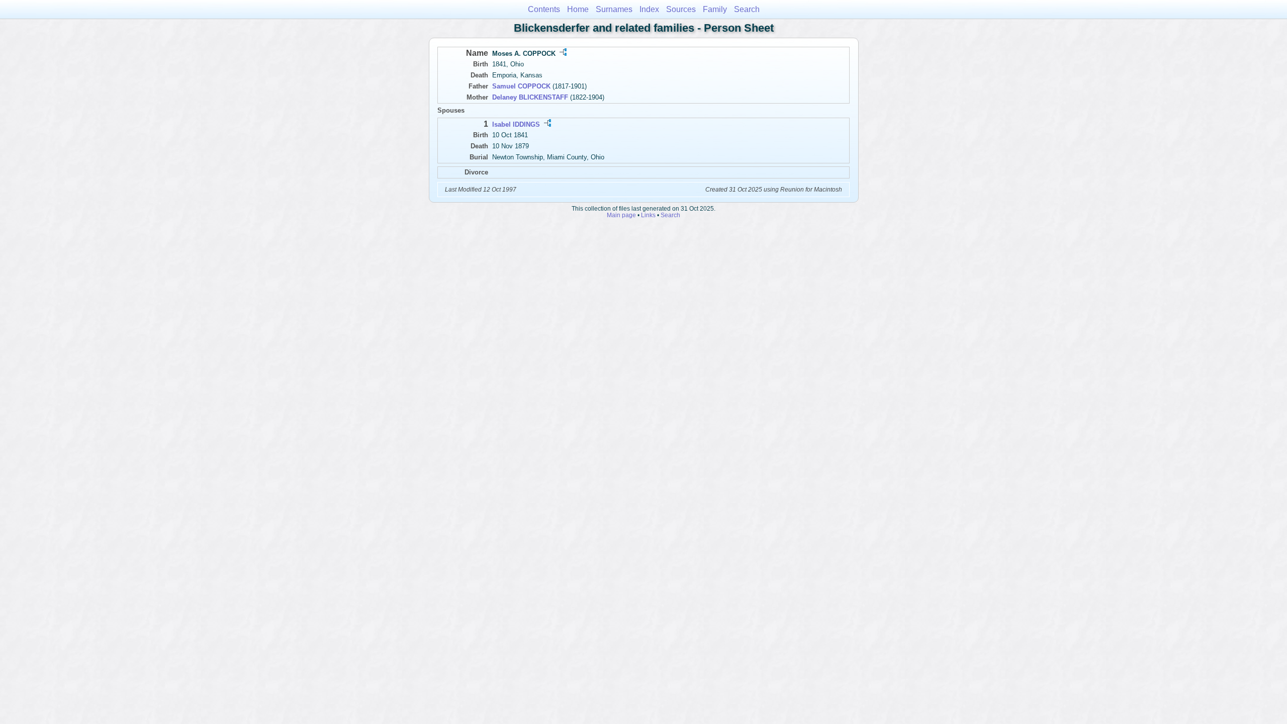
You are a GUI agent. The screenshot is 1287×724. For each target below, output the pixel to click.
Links (648, 215)
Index (649, 9)
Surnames (614, 9)
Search (747, 9)
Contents (544, 9)
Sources (681, 9)
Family (715, 9)
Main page (621, 215)
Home (578, 9)
